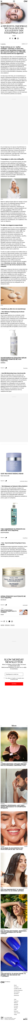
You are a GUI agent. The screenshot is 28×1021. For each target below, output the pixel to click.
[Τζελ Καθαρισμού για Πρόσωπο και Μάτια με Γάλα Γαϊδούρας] (14, 514)
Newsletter (16, 993)
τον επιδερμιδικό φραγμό (12, 171)
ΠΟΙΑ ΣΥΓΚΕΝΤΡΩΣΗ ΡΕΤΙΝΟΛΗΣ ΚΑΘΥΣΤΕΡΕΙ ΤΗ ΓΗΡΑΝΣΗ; (9, 611)
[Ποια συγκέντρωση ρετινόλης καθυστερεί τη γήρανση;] (23, 612)
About (15, 985)
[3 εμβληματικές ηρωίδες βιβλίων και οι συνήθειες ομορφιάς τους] (14, 744)
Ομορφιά (14, 35)
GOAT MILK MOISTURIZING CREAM (12, 473)
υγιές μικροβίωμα (7, 209)
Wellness (16, 1002)
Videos (15, 1014)
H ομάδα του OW (17, 988)
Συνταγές (16, 1006)
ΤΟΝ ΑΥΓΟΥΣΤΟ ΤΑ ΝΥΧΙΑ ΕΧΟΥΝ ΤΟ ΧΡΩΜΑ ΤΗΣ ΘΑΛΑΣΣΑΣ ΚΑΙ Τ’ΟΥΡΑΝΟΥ (13, 975)
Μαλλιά (2, 887)
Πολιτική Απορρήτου (18, 990)
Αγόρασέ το (3, 367)
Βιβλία (2, 762)
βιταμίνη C (20, 214)
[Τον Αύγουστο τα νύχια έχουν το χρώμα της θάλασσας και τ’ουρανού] (14, 954)
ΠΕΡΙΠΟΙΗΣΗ (7, 625)
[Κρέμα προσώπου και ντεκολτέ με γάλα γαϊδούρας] (14, 577)
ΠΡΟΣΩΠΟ (12, 625)
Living (15, 1009)
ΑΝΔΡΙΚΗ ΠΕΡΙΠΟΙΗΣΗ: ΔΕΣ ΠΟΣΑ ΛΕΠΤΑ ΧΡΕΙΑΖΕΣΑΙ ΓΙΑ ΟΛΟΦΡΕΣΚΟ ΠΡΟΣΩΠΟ (13, 807)
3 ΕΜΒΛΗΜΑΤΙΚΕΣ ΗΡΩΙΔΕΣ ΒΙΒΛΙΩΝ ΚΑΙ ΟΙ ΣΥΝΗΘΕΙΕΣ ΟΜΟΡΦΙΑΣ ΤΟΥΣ (14, 764)
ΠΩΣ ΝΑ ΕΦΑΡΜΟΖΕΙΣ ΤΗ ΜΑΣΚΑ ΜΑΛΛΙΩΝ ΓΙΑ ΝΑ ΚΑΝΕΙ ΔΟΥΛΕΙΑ (12, 890)
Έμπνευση (16, 1011)
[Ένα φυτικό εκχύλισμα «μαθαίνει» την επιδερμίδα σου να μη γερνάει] (14, 911)
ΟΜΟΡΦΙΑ (2, 625)
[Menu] (14, 1)
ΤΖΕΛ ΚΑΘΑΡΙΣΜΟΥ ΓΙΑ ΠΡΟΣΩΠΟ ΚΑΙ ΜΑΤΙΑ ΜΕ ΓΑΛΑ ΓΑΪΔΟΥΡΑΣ (13, 529)
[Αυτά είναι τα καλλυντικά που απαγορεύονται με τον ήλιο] (14, 828)
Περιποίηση (2, 803)
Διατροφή (16, 1004)
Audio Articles (17, 1012)
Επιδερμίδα (2, 846)
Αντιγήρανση (3, 929)
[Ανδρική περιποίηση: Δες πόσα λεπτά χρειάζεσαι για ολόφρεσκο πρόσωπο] (14, 786)
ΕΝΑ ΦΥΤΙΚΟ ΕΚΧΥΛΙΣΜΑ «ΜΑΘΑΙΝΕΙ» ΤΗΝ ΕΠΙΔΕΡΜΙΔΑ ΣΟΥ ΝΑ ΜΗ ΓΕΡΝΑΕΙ (14, 932)
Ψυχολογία (16, 1001)
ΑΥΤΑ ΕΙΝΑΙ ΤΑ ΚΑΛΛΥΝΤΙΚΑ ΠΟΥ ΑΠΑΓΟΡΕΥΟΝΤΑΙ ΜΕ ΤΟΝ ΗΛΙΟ (12, 848)
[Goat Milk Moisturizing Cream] (14, 458)
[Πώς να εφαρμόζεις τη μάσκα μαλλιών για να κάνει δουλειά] (14, 870)
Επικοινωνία (16, 995)
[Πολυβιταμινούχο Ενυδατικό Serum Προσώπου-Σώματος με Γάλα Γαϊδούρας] (14, 343)
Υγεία (15, 999)
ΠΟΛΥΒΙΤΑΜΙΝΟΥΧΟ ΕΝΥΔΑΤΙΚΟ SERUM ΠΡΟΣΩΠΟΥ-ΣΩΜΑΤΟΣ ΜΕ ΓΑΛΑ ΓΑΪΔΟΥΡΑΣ (13, 359)
